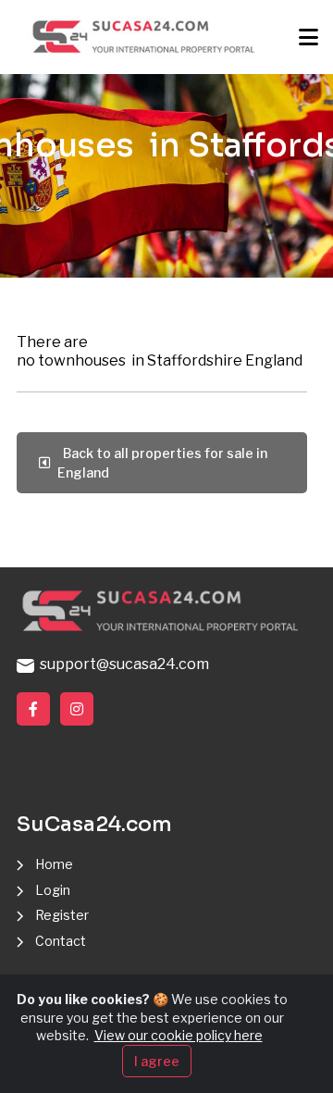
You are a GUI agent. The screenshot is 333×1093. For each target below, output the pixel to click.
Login (52, 890)
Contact (60, 941)
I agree (156, 1061)
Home (54, 864)
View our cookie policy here (178, 1035)
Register (62, 915)
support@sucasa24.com (121, 664)
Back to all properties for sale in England (162, 462)
